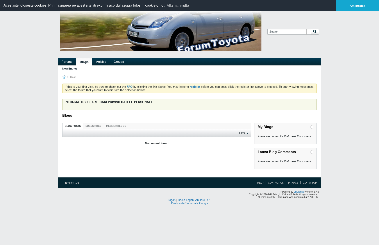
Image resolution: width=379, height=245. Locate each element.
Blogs (84, 62)
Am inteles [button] (357, 5)
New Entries (69, 68)
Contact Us (276, 182)
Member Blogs (116, 126)
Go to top (310, 182)
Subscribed (93, 126)
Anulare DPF (203, 200)
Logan (171, 200)
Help (260, 182)
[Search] (315, 32)
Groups (119, 61)
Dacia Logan (186, 200)
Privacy (293, 182)
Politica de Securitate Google (189, 203)
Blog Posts (73, 126)
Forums (67, 61)
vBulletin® (299, 191)
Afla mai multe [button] (178, 5)
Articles (101, 61)
